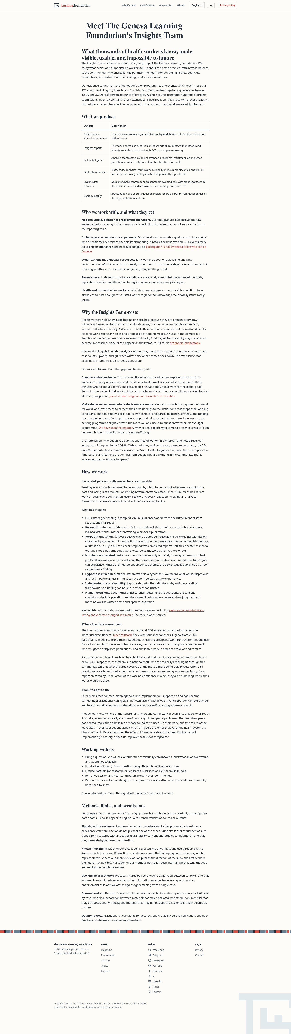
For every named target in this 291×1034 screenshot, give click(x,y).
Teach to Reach (122, 635)
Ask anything (227, 5)
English (196, 5)
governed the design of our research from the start (142, 396)
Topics (104, 965)
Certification (147, 5)
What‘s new (128, 5)
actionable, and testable (185, 343)
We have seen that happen (116, 428)
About (181, 5)
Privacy (199, 949)
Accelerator (166, 5)
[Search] (211, 5)
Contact (199, 955)
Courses (105, 960)
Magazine (106, 949)
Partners (106, 971)
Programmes (108, 955)
